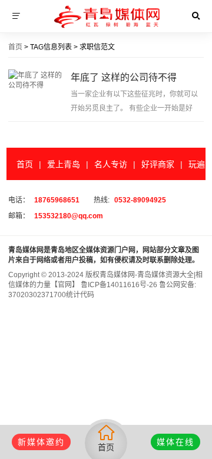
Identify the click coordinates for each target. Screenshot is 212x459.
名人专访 (110, 164)
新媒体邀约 (41, 442)
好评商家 (157, 164)
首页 (15, 47)
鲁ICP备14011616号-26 (118, 285)
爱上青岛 (63, 164)
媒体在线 (175, 442)
